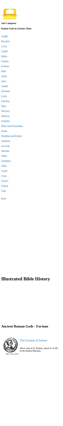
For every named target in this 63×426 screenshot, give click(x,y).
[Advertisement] (31, 241)
